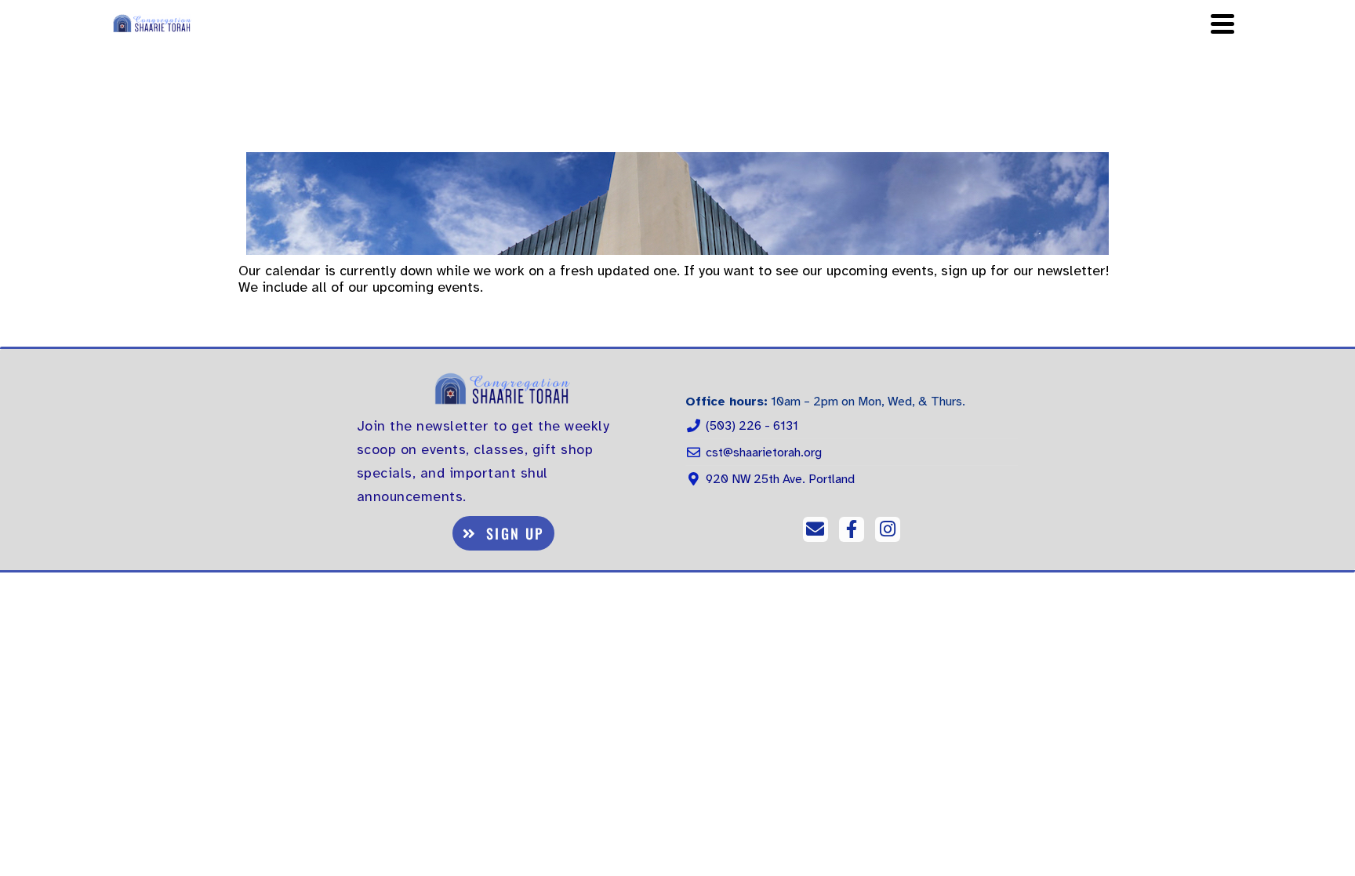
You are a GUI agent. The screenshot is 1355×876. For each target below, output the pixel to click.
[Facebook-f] (851, 529)
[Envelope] (815, 529)
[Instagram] (887, 529)
